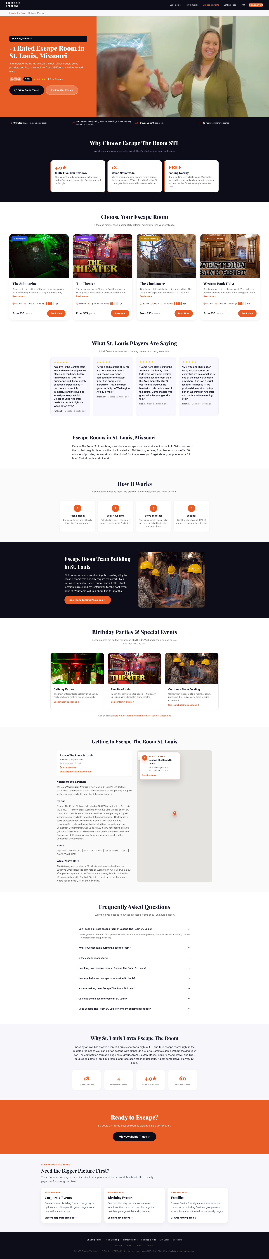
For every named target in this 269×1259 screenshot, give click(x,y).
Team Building (112, 1239)
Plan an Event (256, 5)
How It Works (191, 5)
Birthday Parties (130, 1239)
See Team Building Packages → (87, 599)
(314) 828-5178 (68, 767)
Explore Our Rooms (62, 90)
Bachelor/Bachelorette (138, 715)
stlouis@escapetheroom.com (76, 771)
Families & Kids (148, 1239)
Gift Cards (164, 1239)
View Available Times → (134, 1136)
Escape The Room (17, 13)
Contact (150, 1245)
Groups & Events (211, 5)
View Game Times (28, 90)
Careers (139, 1245)
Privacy (118, 1245)
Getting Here (230, 5)
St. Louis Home (94, 1239)
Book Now (56, 313)
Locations (177, 1239)
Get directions (149, 775)
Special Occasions (161, 715)
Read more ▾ (18, 296)
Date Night (119, 715)
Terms (128, 1245)
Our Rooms (175, 5)
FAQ (243, 5)
